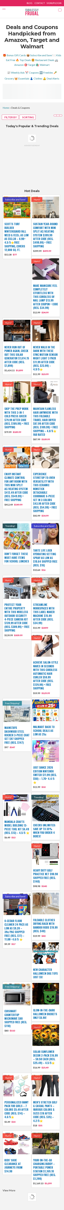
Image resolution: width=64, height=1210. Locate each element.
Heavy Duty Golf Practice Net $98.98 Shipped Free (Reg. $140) (45, 875)
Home (6, 107)
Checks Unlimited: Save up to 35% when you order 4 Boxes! (44, 830)
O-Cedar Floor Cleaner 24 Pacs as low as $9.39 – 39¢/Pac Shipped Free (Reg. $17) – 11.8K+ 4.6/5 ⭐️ (16, 930)
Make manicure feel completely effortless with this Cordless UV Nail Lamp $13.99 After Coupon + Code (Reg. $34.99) (45, 297)
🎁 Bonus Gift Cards (14, 55)
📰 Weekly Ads (16, 72)
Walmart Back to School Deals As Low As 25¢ (43, 730)
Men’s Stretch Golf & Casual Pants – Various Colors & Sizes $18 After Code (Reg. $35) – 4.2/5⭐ (45, 1111)
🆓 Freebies (46, 72)
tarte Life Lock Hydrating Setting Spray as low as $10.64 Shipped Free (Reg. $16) (45, 557)
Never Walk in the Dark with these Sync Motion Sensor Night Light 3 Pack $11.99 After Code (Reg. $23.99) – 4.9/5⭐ (45, 358)
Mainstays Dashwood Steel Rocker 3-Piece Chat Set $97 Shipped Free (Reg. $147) (17, 735)
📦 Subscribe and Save (39, 55)
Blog (29, 3)
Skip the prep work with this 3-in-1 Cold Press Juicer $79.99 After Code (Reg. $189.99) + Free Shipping (16, 418)
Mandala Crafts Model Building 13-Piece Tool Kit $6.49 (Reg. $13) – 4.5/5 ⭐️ (16, 827)
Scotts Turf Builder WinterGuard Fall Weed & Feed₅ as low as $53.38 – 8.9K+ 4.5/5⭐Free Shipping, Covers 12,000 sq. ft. (16, 237)
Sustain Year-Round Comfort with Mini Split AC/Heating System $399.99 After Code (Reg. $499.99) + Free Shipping (45, 235)
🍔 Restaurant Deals (42, 60)
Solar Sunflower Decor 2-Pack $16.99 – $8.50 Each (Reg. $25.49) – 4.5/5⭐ (45, 1057)
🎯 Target (29, 64)
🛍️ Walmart (43, 64)
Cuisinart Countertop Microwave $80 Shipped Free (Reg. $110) (15, 1018)
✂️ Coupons (32, 72)
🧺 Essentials (21, 78)
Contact (39, 3)
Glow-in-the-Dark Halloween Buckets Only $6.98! (45, 1014)
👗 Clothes (36, 78)
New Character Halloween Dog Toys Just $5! (45, 973)
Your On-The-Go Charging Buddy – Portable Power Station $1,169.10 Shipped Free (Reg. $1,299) (44, 1169)
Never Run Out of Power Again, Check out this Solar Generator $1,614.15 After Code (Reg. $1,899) (16, 356)
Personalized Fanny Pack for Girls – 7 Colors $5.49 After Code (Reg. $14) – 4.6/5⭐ (16, 1109)
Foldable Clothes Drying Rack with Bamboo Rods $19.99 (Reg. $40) (45, 925)
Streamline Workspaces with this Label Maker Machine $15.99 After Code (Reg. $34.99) (44, 614)
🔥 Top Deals (23, 60)
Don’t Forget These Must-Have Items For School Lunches (16, 557)
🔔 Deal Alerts (51, 78)
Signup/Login (54, 3)
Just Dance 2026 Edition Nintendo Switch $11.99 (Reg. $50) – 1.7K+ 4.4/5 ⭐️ (45, 774)
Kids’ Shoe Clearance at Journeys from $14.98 (13, 1165)
